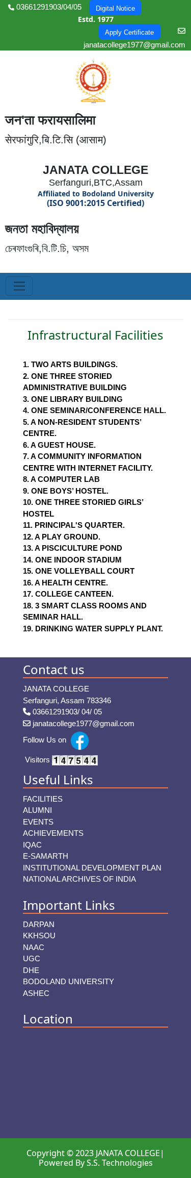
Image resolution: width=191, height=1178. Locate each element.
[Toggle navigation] (19, 286)
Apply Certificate (129, 32)
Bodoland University (68, 981)
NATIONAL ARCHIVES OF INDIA (79, 879)
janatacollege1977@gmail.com (82, 723)
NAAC (33, 947)
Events (38, 821)
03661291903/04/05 (47, 7)
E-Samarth (45, 856)
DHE (31, 970)
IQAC (32, 844)
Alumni (37, 810)
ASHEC (36, 993)
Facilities (43, 799)
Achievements (53, 833)
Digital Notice (115, 8)
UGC (31, 958)
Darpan (38, 924)
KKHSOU (39, 935)
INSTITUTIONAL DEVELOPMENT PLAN (92, 867)
